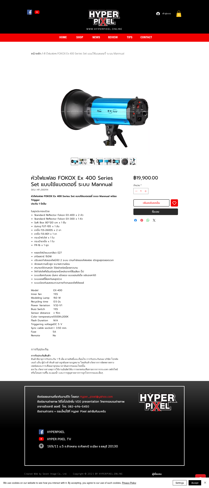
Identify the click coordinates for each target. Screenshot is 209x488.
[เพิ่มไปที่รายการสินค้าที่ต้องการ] (174, 203)
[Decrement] (136, 191)
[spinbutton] (141, 191)
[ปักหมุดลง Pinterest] (142, 220)
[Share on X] (154, 220)
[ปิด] (205, 482)
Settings (180, 482)
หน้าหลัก (36, 53)
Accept (194, 482)
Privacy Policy (129, 482)
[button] (178, 14)
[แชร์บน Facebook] (135, 220)
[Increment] (146, 191)
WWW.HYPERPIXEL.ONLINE (104, 29)
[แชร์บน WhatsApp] (148, 220)
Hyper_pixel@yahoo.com (96, 396)
